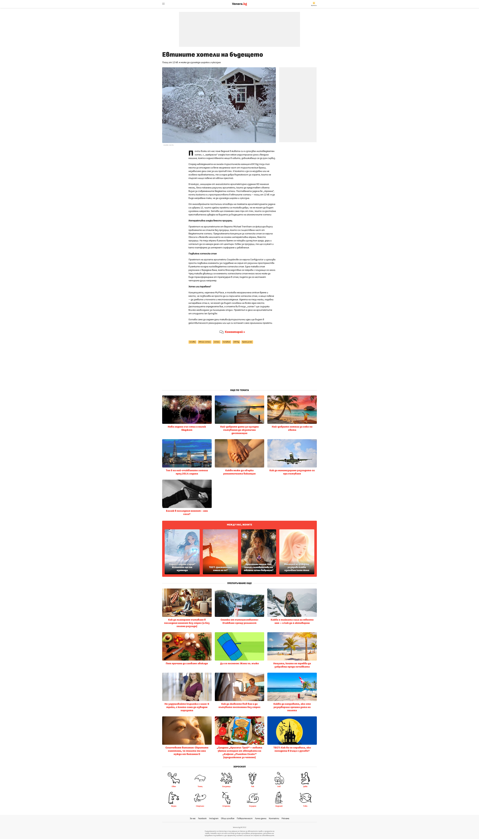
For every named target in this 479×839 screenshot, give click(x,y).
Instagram (213, 818)
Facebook (202, 818)
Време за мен (247, 342)
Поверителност (244, 818)
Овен (174, 786)
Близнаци (226, 786)
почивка (192, 342)
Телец (200, 786)
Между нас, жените (239, 524)
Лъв (279, 786)
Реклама (285, 818)
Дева (305, 786)
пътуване (226, 342)
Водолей (279, 806)
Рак (252, 786)
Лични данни (260, 818)
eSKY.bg (236, 342)
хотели (217, 342)
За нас (193, 818)
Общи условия (227, 818)
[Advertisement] (239, 27)
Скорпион (200, 806)
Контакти (274, 818)
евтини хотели (205, 342)
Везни (173, 806)
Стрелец (226, 806)
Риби (305, 806)
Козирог (252, 806)
